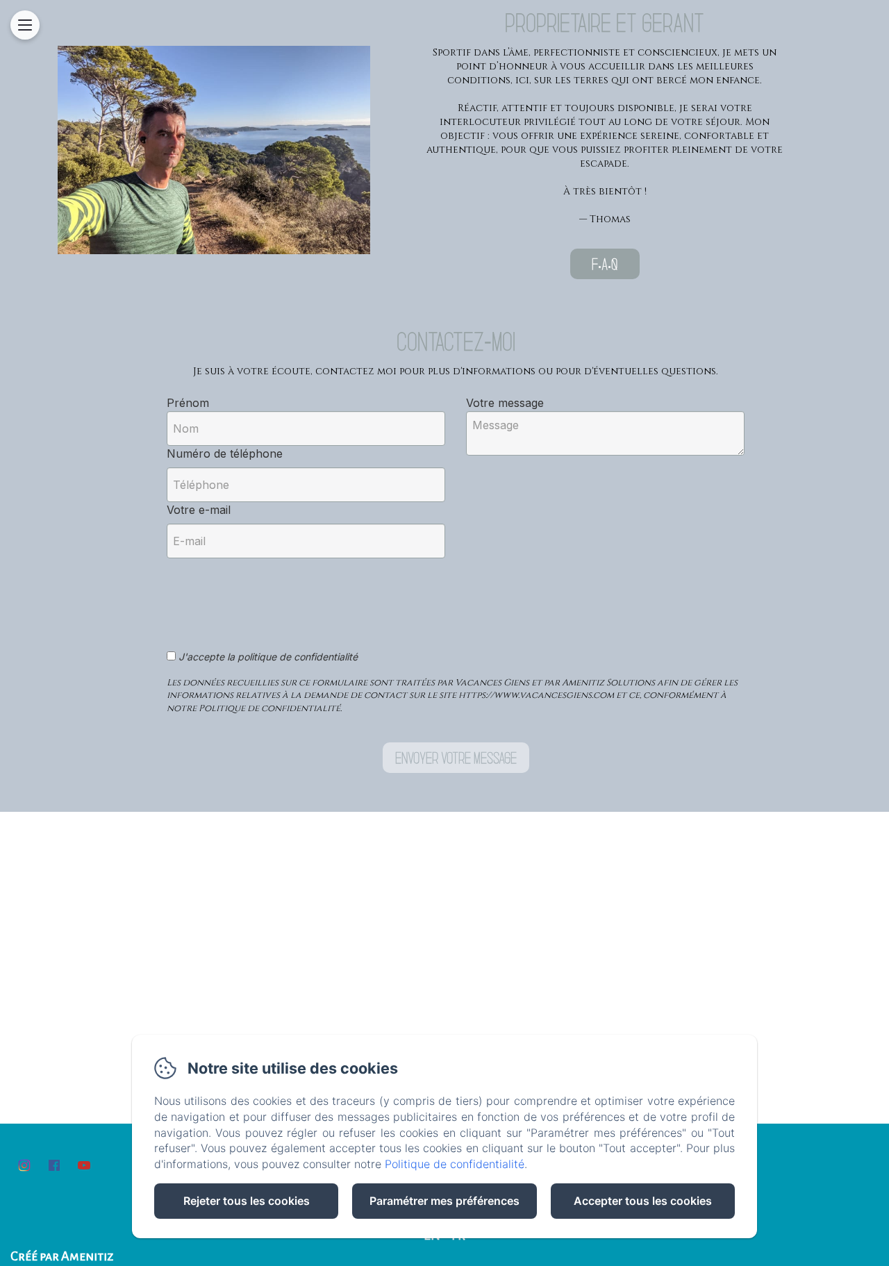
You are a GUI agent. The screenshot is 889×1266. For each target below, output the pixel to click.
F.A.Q (604, 263)
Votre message (505, 403)
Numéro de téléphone (225, 453)
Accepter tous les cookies (643, 1201)
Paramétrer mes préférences (444, 1201)
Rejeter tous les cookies (246, 1201)
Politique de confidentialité (454, 1164)
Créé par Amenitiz (61, 1256)
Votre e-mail (199, 510)
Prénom (188, 403)
